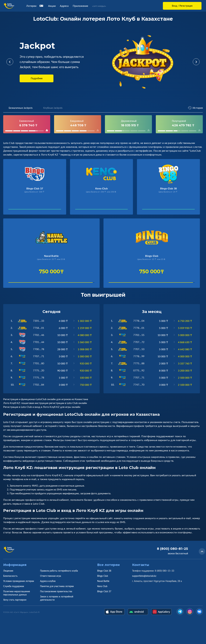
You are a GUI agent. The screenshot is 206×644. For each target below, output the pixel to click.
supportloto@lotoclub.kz (144, 575)
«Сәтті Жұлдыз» (99, 6)
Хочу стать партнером (14, 599)
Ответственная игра (50, 575)
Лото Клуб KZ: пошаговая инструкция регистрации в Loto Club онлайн (45, 403)
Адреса (64, 6)
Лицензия (8, 570)
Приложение (80, 6)
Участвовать (18, 210)
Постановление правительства (56, 591)
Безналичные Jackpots (21, 107)
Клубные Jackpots (52, 107)
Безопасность (10, 575)
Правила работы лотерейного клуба (59, 570)
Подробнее (36, 78)
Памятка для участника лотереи (57, 586)
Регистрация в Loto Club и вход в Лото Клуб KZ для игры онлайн (41, 407)
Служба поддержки (13, 586)
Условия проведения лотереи (18, 581)
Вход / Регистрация (182, 5)
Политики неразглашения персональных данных (16, 593)
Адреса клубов (48, 581)
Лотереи (31, 6)
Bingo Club (102, 575)
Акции (52, 6)
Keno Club (102, 586)
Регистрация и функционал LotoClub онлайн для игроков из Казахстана (45, 399)
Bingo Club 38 (104, 570)
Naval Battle (103, 581)
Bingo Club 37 (104, 591)
